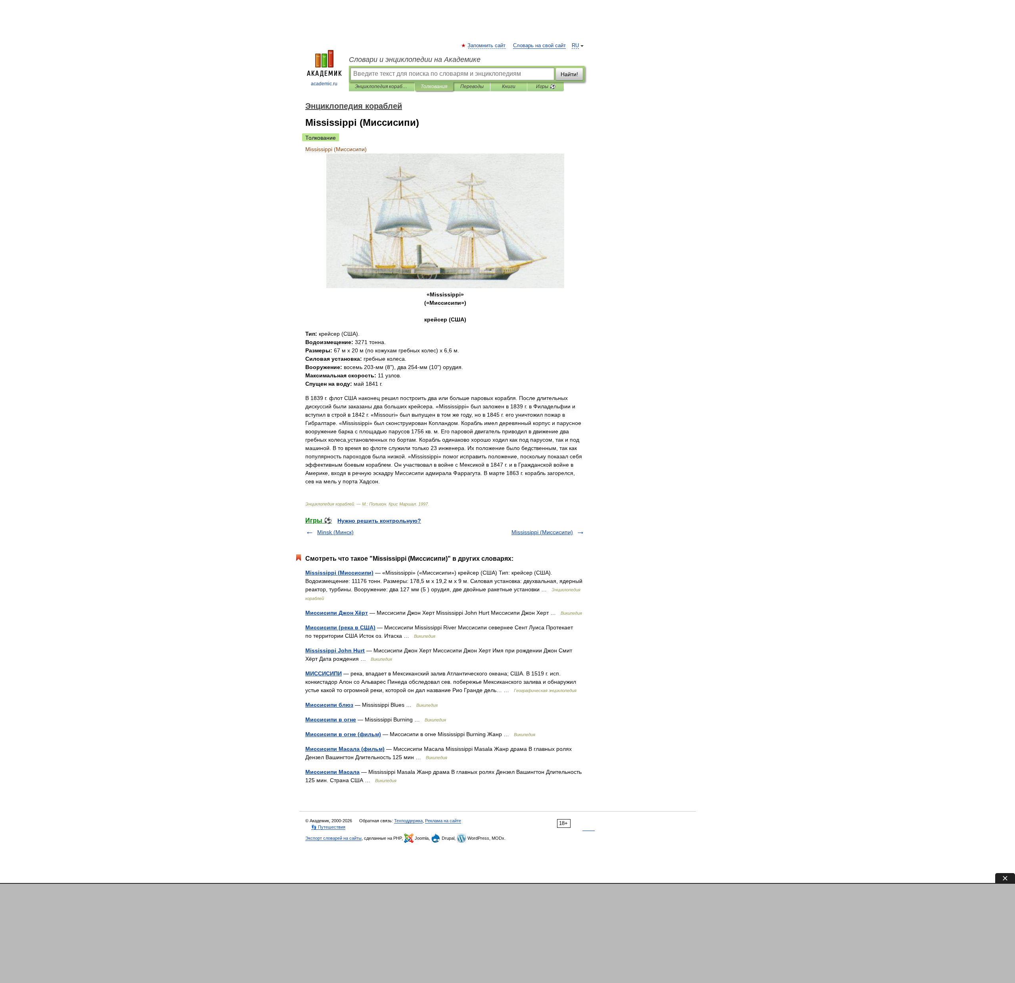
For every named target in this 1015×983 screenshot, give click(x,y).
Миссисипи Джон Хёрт (336, 613)
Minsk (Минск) (335, 532)
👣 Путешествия (328, 827)
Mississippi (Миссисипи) (542, 532)
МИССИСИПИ (323, 673)
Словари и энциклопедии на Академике (415, 59)
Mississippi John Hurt (335, 650)
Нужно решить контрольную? (379, 520)
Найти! (569, 74)
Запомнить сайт (487, 45)
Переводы (472, 86)
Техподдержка (408, 820)
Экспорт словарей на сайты (333, 838)
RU (575, 45)
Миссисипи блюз (329, 705)
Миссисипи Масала (332, 772)
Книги (508, 86)
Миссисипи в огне (330, 719)
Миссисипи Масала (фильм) (345, 749)
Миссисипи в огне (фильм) (343, 734)
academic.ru (324, 84)
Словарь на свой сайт (539, 45)
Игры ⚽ (545, 86)
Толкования (434, 86)
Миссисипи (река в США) (340, 627)
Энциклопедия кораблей (381, 86)
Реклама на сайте (443, 820)
